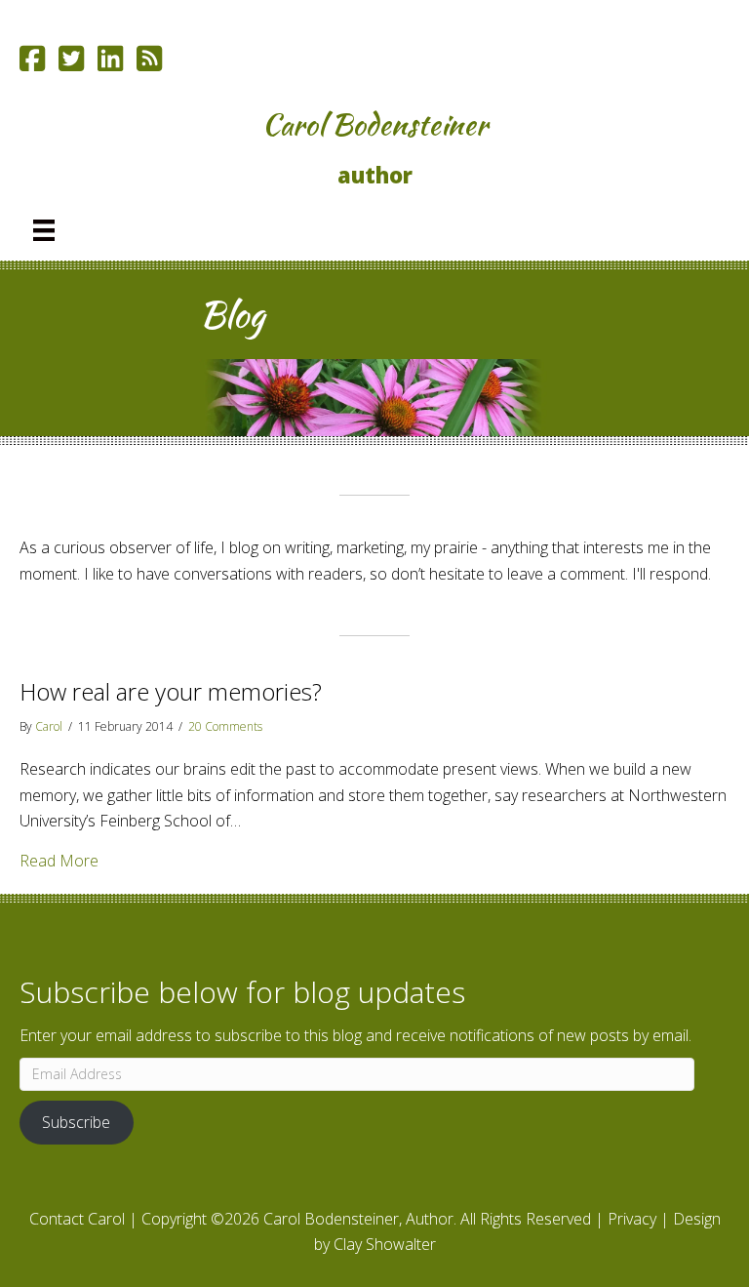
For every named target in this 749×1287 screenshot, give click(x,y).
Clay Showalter (385, 1244)
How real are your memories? (171, 691)
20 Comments (225, 726)
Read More (59, 860)
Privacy (632, 1218)
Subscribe (76, 1122)
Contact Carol (77, 1218)
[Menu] (44, 230)
